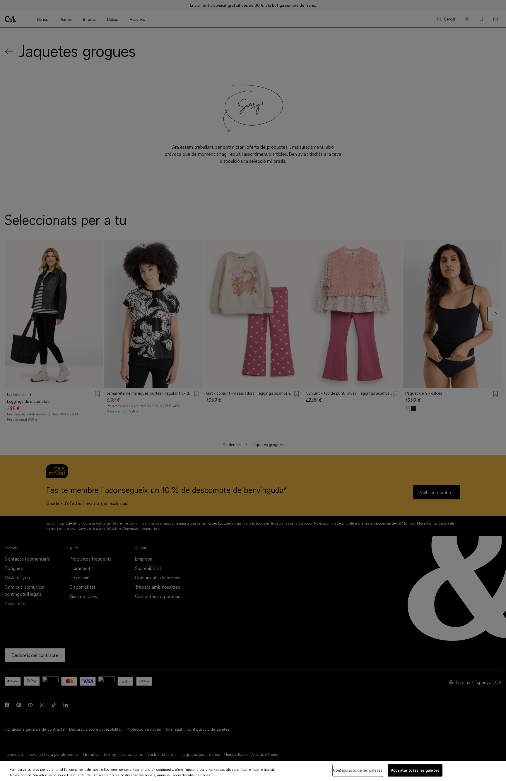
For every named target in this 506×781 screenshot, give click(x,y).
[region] (253, 771)
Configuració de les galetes (358, 770)
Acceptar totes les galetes (415, 770)
